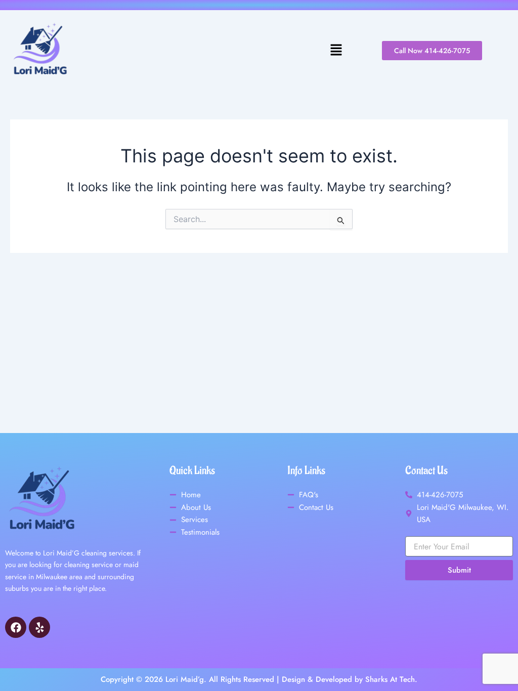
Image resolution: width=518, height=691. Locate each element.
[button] (213, 50)
